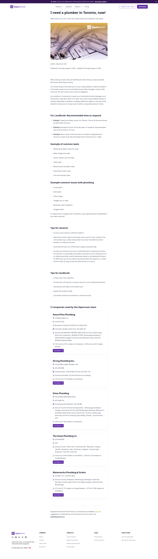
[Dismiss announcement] (156, 1)
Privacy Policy (98, 537)
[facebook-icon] (26, 537)
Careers (41, 540)
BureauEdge (70, 547)
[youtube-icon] (16, 537)
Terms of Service (99, 540)
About (41, 537)
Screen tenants (71, 537)
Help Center (43, 543)
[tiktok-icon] (22, 537)
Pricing (87, 7)
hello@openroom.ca (57, 517)
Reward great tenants (73, 543)
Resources (42, 547)
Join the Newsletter (127, 537)
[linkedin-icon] (19, 537)
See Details (57, 350)
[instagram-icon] (13, 537)
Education (69, 7)
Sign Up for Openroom (129, 540)
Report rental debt (72, 540)
